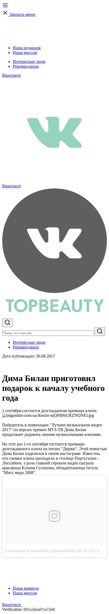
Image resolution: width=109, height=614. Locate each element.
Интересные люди (29, 61)
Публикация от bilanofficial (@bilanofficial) (39, 551)
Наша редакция (26, 48)
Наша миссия (25, 52)
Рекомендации (26, 66)
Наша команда (26, 588)
